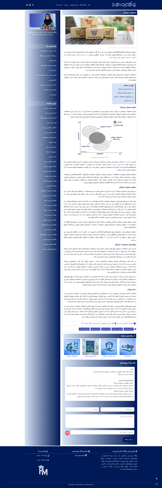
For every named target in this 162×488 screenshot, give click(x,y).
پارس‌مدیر (133, 48)
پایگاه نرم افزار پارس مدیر (48, 127)
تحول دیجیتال (116, 57)
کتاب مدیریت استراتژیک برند (47, 51)
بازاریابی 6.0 (52, 70)
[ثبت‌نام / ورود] (30, 5)
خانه (89, 5)
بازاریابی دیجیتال (117, 329)
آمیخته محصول (129, 329)
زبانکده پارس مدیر (51, 147)
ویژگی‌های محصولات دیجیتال (122, 97)
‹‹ (55, 26)
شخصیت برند (128, 162)
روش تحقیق (52, 142)
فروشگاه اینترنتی (84, 329)
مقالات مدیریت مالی (50, 229)
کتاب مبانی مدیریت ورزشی (48, 85)
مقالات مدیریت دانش (50, 205)
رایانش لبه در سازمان (50, 90)
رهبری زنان (53, 94)
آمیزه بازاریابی (80, 55)
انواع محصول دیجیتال (124, 89)
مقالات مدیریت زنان (50, 215)
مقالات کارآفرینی (51, 186)
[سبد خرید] (27, 5)
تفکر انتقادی (52, 60)
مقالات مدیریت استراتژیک (48, 191)
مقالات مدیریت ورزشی (49, 239)
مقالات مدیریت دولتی (49, 210)
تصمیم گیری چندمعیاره (49, 137)
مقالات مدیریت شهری (49, 220)
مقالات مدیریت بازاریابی (123, 48)
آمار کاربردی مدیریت (50, 113)
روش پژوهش (74, 5)
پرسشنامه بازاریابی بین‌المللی (47, 56)
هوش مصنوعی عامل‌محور (48, 65)
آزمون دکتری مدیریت (50, 108)
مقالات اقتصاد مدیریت (49, 161)
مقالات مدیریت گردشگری (48, 225)
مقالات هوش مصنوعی (49, 244)
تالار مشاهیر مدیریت (50, 132)
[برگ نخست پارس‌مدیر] (124, 7)
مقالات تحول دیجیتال (50, 171)
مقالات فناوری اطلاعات (49, 181)
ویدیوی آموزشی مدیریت (49, 249)
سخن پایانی (127, 100)
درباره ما (66, 5)
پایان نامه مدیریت (51, 123)
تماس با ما (59, 5)
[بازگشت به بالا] (156, 479)
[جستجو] (33, 5)
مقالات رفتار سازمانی (50, 176)
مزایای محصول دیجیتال (124, 93)
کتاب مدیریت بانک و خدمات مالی (46, 75)
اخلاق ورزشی (52, 80)
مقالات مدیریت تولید (50, 200)
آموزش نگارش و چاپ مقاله (48, 118)
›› (29, 26)
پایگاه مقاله (83, 5)
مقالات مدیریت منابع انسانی (48, 234)
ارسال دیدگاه (128, 439)
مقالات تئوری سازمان (50, 166)
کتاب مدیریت (52, 157)
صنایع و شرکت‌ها (51, 152)
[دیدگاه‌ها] (156, 484)
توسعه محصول (95, 329)
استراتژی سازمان (117, 164)
